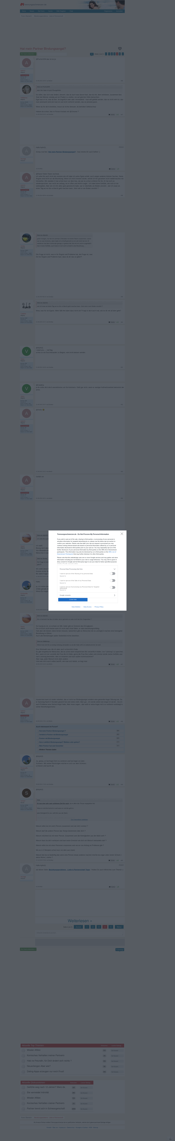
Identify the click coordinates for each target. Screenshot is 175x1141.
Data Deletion (76, 607)
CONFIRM (73, 599)
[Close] (122, 534)
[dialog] (87, 570)
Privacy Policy (99, 607)
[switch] (112, 573)
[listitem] (87, 569)
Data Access (87, 607)
